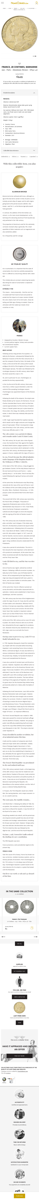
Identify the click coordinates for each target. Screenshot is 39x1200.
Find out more (19, 1056)
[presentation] (4, 56)
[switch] (11, 1082)
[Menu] (14, 1078)
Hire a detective (19, 997)
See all (19, 944)
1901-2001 (22, 8)
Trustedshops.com (23, 1071)
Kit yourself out (19, 971)
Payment (23, 156)
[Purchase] (32, 928)
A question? (32, 156)
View (19, 1023)
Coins (9, 8)
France (15, 8)
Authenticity (4, 156)
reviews (8, 1073)
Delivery (14, 156)
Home (4, 8)
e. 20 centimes (31, 8)
